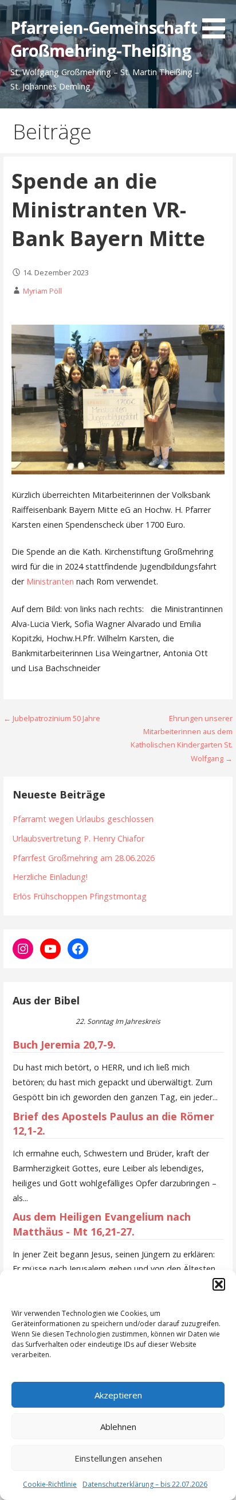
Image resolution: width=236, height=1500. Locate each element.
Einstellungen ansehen (118, 1458)
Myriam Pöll (42, 291)
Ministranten (50, 581)
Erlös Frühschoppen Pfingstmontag (80, 896)
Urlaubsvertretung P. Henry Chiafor (78, 838)
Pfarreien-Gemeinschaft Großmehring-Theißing (103, 38)
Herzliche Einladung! (50, 876)
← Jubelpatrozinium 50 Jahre (51, 718)
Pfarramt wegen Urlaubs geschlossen (83, 818)
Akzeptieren (118, 1395)
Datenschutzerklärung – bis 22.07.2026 (144, 1484)
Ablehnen (118, 1426)
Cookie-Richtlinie (50, 1484)
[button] (219, 1284)
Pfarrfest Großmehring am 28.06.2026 (84, 857)
